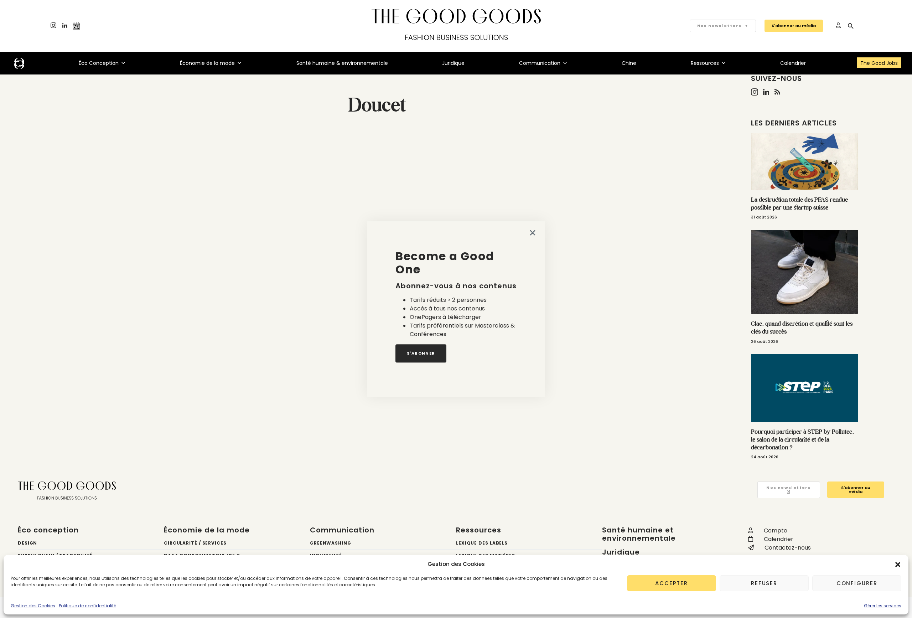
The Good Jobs (879, 63)
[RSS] (777, 92)
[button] (897, 564)
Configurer (856, 583)
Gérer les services (882, 606)
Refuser (764, 583)
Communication (539, 63)
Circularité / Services (195, 543)
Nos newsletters (722, 26)
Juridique (453, 63)
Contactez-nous (788, 548)
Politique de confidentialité (87, 606)
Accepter (671, 583)
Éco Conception (99, 63)
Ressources (705, 63)
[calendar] (76, 26)
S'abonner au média (794, 26)
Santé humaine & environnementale (342, 63)
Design (27, 543)
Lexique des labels (482, 543)
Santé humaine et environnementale (639, 534)
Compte (775, 530)
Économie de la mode (207, 63)
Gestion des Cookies (33, 606)
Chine (629, 63)
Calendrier (793, 63)
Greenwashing (330, 543)
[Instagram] (53, 26)
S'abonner (421, 353)
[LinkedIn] (65, 26)
